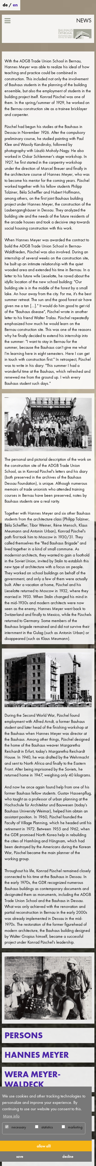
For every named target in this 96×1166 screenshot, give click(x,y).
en (15, 5)
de (5, 5)
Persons (24, 1035)
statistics (47, 1127)
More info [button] (11, 1116)
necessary (18, 1127)
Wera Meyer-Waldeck (33, 1079)
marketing (74, 1127)
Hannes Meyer (37, 1054)
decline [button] (67, 1156)
